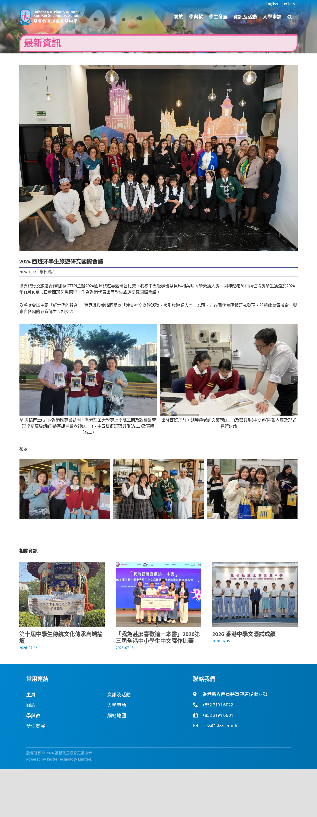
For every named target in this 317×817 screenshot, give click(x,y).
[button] (290, 17)
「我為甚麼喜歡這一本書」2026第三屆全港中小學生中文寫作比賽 (158, 637)
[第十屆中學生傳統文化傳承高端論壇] (62, 564)
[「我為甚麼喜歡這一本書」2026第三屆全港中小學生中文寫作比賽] (158, 564)
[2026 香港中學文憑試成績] (255, 564)
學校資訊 (47, 272)
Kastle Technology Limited (69, 759)
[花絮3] (252, 489)
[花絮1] (64, 489)
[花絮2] (158, 489)
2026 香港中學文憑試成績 (244, 634)
